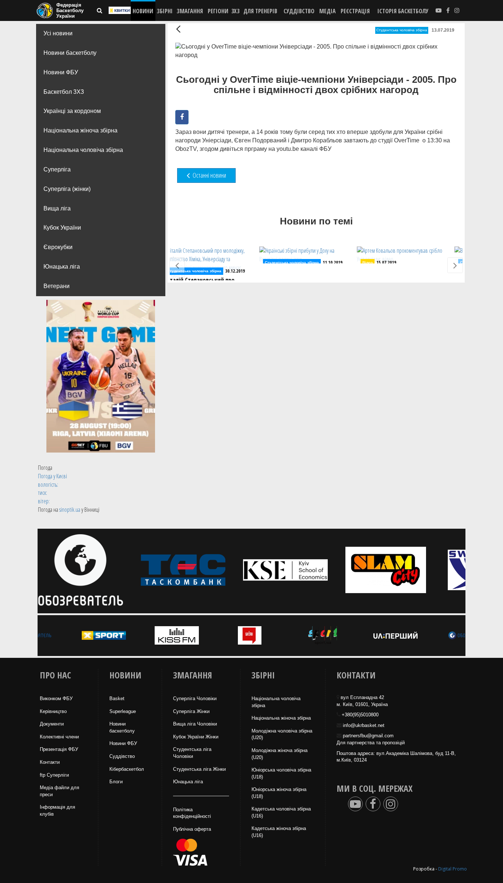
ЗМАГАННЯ (190, 11)
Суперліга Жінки (191, 711)
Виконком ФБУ (56, 698)
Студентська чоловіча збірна (401, 30)
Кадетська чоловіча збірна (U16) (281, 812)
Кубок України (62, 227)
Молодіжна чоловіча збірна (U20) (282, 734)
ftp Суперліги (54, 775)
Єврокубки (58, 247)
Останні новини (208, 175)
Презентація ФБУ (59, 749)
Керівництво (53, 711)
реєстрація (355, 11)
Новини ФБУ (60, 72)
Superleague (122, 711)
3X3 (235, 11)
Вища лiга (57, 208)
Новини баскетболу (69, 53)
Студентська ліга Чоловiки (192, 753)
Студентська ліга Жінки (199, 769)
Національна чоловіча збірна (83, 150)
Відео (280, 262)
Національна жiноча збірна (281, 718)
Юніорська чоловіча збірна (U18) (281, 773)
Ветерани (56, 286)
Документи (52, 724)
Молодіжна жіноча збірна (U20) (279, 754)
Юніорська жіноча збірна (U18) (279, 793)
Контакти (50, 762)
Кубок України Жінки (195, 737)
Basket (116, 698)
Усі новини (58, 33)
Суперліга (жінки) (67, 189)
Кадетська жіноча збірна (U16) (279, 832)
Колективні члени (59, 737)
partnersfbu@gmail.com (368, 735)
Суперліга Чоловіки (195, 698)
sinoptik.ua (69, 510)
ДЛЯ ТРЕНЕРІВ (260, 11)
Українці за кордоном (72, 111)
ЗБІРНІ (165, 11)
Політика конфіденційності (192, 813)
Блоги (116, 781)
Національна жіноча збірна (80, 130)
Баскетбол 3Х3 (63, 92)
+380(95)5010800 (360, 714)
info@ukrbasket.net (363, 725)
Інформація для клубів (57, 810)
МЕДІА (327, 11)
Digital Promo (452, 869)
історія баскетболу (403, 11)
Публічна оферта (192, 829)
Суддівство (122, 756)
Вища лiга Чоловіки (195, 724)
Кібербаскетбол (126, 769)
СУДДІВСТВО (299, 11)
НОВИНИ (143, 11)
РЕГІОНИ (218, 11)
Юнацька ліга (61, 266)
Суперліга (57, 169)
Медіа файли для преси (59, 791)
